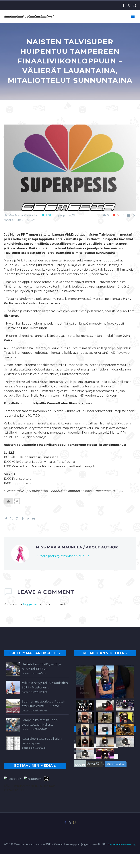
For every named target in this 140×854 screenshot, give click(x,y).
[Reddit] (33, 518)
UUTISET (47, 215)
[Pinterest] (17, 518)
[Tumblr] (22, 518)
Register (106, 763)
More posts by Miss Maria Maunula (64, 556)
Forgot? (93, 763)
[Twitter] (129, 5)
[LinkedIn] (28, 518)
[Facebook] (123, 5)
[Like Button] (8, 501)
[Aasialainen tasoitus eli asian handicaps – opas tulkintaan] (13, 743)
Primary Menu (133, 16)
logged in (30, 604)
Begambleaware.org (121, 844)
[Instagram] (134, 5)
